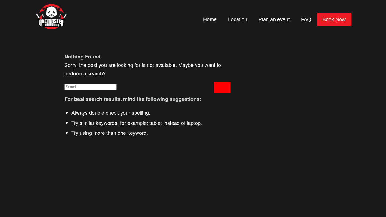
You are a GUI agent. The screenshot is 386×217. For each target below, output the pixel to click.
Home (210, 19)
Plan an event (274, 19)
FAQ (306, 19)
